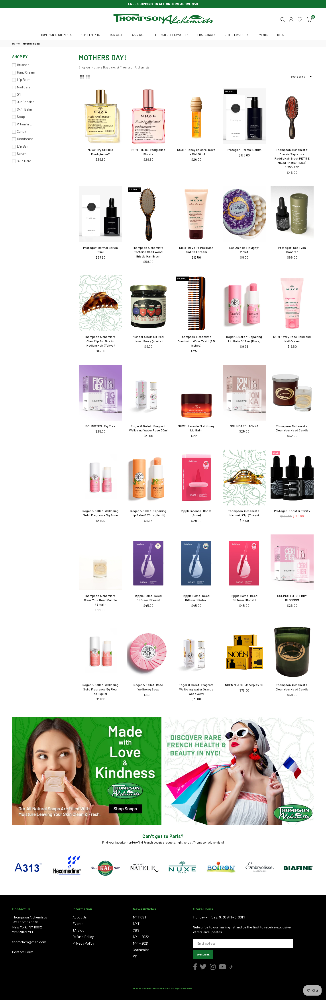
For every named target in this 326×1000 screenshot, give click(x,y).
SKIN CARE (139, 35)
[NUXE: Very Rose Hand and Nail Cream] (292, 303)
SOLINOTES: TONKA (244, 426)
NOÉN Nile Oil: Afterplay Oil (244, 685)
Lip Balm (23, 79)
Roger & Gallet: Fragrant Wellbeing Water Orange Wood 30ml (196, 689)
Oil (19, 94)
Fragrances (206, 35)
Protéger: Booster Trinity (292, 511)
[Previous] (6, 868)
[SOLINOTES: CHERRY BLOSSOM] (292, 562)
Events (78, 923)
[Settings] (291, 19)
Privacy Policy (83, 943)
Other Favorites (236, 35)
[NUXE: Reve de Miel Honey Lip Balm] (196, 393)
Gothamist (141, 949)
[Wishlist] (299, 19)
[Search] (283, 19)
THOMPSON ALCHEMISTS (55, 35)
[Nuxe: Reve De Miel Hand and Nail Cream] (196, 214)
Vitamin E (24, 124)
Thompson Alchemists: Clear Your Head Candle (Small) (100, 600)
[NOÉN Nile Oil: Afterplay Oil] (244, 651)
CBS (136, 930)
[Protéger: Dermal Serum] (244, 116)
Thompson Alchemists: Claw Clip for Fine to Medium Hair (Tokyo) (100, 341)
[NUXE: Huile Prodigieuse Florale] (148, 116)
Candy (21, 131)
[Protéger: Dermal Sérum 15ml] (100, 214)
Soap (21, 116)
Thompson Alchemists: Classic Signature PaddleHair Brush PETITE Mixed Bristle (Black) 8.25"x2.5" (292, 158)
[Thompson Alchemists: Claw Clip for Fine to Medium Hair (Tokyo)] (100, 303)
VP (135, 956)
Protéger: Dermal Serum (244, 150)
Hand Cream (26, 72)
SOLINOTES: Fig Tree (100, 426)
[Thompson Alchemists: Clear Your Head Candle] (292, 393)
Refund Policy (83, 936)
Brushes (23, 64)
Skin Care (24, 161)
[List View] (88, 76)
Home (16, 43)
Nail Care (23, 87)
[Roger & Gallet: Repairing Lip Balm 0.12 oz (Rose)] (244, 303)
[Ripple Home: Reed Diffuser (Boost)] (244, 562)
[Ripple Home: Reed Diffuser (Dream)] (148, 562)
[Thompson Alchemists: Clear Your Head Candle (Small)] (100, 562)
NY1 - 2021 (140, 943)
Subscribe (203, 954)
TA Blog (78, 930)
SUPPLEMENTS (90, 35)
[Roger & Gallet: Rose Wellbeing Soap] (148, 651)
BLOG (280, 35)
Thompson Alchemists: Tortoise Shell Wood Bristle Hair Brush (148, 252)
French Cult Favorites (172, 35)
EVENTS (262, 35)
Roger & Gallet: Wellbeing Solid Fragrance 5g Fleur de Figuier (100, 689)
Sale (276, 452)
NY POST (140, 917)
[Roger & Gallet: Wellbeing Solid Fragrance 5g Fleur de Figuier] (100, 651)
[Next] (320, 868)
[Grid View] (82, 76)
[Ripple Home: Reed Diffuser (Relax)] (196, 562)
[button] (309, 19)
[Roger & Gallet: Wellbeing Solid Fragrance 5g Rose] (100, 477)
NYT (136, 923)
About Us (80, 917)
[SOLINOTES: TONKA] (244, 393)
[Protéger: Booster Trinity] (292, 477)
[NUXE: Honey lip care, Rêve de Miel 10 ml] (196, 116)
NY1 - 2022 (141, 936)
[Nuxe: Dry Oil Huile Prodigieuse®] (100, 116)
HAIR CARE (116, 35)
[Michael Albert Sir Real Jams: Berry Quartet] (148, 303)
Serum (22, 153)
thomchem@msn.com (29, 942)
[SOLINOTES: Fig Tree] (100, 393)
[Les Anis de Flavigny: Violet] (244, 214)
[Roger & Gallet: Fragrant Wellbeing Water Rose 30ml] (148, 393)
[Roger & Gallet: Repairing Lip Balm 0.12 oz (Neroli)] (148, 477)
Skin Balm (24, 109)
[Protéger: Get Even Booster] (292, 214)
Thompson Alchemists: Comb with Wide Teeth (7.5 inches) (196, 341)
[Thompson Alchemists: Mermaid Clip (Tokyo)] (244, 477)
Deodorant (25, 138)
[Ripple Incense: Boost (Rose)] (196, 477)
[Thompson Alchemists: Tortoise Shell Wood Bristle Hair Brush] (148, 214)
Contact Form (22, 952)
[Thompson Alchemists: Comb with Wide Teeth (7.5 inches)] (196, 303)
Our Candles (26, 101)
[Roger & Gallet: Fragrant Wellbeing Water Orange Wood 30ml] (196, 651)
